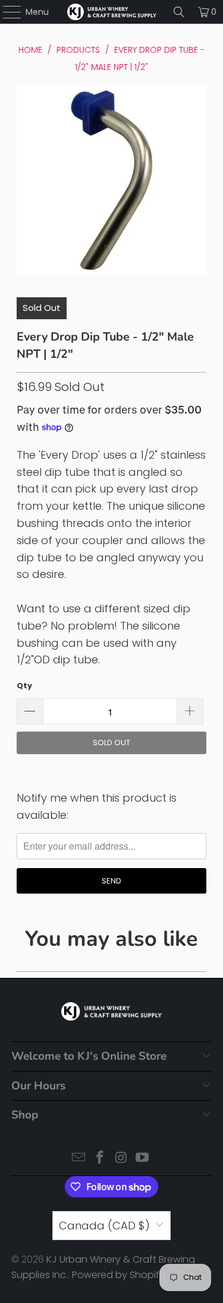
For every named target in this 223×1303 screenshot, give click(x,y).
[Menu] (6, 12)
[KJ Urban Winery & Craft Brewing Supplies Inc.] (112, 12)
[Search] (179, 12)
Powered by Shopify (118, 1275)
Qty (24, 685)
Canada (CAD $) (104, 1225)
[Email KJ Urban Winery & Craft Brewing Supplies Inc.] (79, 1158)
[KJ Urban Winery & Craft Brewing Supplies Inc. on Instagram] (122, 1158)
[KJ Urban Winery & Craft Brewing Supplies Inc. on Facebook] (100, 1158)
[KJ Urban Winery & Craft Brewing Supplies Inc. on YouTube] (143, 1158)
